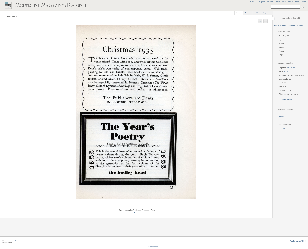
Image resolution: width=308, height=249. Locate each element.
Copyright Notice (154, 246)
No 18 (286, 71)
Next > (131, 213)
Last (136, 213)
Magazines (267, 13)
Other (297, 2)
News (284, 2)
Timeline (270, 2)
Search (277, 2)
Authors (248, 13)
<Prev (125, 213)
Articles (257, 13)
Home (252, 2)
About (290, 2)
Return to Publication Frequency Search (289, 25)
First (120, 213)
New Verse (291, 68)
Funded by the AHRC (298, 241)
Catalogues (261, 2)
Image (238, 13)
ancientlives (14, 241)
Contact (303, 2)
